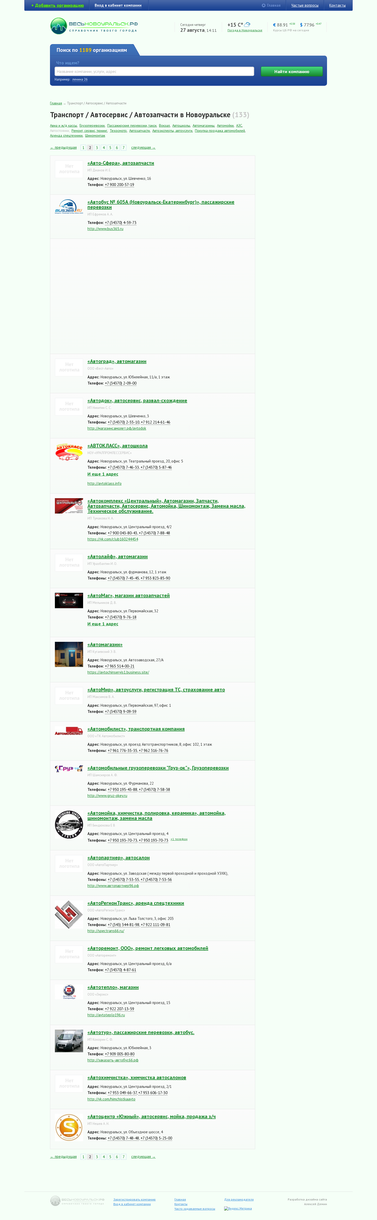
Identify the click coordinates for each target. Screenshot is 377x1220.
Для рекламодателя (239, 1199)
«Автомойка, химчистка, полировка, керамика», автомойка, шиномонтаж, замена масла (156, 815)
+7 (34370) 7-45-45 (123, 578)
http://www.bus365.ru (105, 228)
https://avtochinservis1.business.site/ (118, 672)
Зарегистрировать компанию (134, 1199)
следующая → (143, 147)
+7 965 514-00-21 (119, 666)
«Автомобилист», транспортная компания (136, 728)
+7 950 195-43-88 (122, 789)
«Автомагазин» (105, 644)
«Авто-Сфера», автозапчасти (120, 163)
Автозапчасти (139, 130)
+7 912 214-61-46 (155, 422)
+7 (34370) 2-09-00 (120, 383)
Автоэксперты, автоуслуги (172, 130)
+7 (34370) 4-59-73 (120, 222)
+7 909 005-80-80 (119, 1053)
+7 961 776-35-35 (122, 750)
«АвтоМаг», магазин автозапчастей (128, 595)
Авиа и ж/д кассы (63, 125)
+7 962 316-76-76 (153, 750)
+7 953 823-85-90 (155, 578)
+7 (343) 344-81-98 (123, 924)
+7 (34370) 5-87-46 (156, 467)
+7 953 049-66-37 (122, 1092)
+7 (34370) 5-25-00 (156, 1138)
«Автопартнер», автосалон (118, 857)
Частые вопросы (305, 5)
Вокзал (164, 125)
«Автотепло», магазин (113, 987)
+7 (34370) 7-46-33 (123, 467)
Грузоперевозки (92, 125)
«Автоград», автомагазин (116, 361)
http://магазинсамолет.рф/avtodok (116, 428)
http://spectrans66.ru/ (105, 930)
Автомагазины (203, 125)
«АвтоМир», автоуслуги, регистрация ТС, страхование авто (156, 689)
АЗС (239, 125)
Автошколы (181, 125)
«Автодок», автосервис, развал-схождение (137, 400)
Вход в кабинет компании (132, 1204)
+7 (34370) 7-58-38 (154, 789)
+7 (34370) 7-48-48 (123, 1138)
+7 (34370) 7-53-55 (123, 879)
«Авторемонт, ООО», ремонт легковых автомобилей (147, 948)
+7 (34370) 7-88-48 (154, 532)
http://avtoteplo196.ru (106, 1014)
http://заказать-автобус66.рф (112, 1060)
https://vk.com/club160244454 (112, 539)
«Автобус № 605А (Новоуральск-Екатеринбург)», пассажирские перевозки (160, 204)
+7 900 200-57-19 (119, 184)
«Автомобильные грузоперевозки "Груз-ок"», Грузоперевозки (158, 767)
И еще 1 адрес (102, 474)
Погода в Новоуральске (244, 30)
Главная (274, 5)
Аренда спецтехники (66, 135)
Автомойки (225, 125)
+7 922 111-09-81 (155, 924)
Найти (291, 71)
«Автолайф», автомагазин (117, 556)
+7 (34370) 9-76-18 (120, 617)
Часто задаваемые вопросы (194, 1209)
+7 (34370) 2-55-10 (123, 422)
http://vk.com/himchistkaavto (111, 1099)
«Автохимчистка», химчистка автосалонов (136, 1077)
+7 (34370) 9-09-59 (120, 711)
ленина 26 (79, 79)
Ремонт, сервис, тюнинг (89, 130)
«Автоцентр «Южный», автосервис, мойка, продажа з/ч (151, 1116)
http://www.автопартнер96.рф (113, 885)
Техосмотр (118, 130)
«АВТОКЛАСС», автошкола (117, 445)
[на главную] (94, 33)
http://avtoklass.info (104, 483)
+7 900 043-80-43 (122, 532)
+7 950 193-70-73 (122, 840)
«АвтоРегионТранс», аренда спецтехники (135, 903)
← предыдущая (63, 147)
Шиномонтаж (95, 135)
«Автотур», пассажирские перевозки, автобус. (140, 1032)
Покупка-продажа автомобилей (220, 130)
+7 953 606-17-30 (152, 1092)
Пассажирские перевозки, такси (131, 125)
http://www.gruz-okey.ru (107, 795)
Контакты (337, 5)
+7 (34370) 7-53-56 (156, 879)
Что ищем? (67, 63)
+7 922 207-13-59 (119, 1008)
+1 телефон (179, 839)
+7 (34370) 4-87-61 (120, 969)
